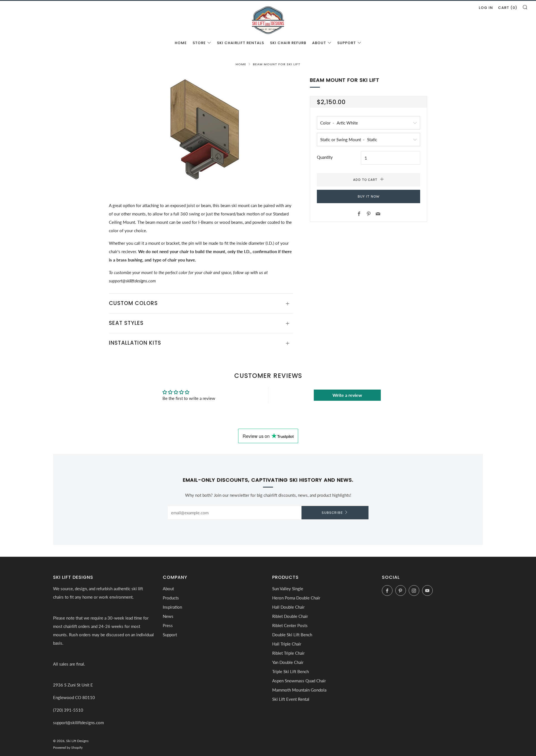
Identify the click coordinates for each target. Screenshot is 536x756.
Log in (486, 7)
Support (346, 42)
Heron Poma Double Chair (296, 597)
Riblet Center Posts (290, 625)
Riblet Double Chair (290, 616)
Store (199, 42)
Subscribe (332, 512)
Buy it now (369, 196)
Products (171, 597)
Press (168, 625)
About (319, 42)
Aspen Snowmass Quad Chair (299, 680)
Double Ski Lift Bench (292, 634)
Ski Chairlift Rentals (240, 42)
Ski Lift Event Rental (290, 699)
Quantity (325, 157)
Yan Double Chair (287, 662)
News (168, 616)
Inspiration (172, 606)
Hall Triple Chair (286, 643)
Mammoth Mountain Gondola (299, 689)
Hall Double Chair (288, 606)
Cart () (507, 7)
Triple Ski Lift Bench (290, 671)
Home (181, 42)
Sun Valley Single (287, 588)
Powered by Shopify (68, 747)
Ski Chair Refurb (288, 42)
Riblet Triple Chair (288, 653)
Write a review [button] (347, 395)
